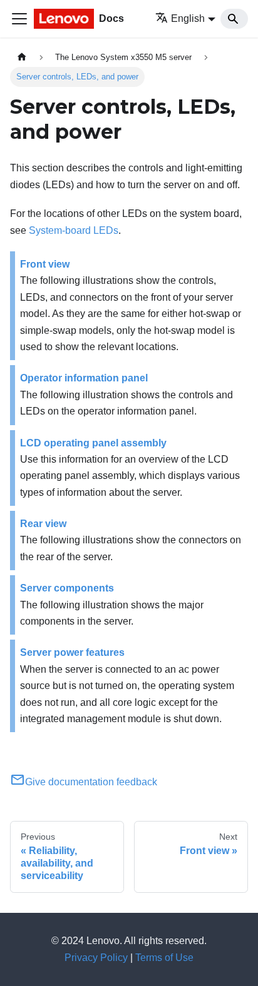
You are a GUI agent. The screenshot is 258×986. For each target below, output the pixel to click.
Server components (67, 588)
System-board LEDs (73, 230)
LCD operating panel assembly (93, 443)
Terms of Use (164, 957)
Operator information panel (84, 378)
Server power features (72, 652)
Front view (45, 264)
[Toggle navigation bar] (19, 18)
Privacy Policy (96, 957)
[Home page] (22, 57)
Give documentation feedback (91, 782)
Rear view (43, 523)
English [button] (188, 18)
